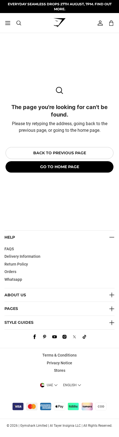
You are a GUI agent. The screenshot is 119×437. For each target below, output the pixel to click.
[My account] (100, 23)
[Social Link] (34, 337)
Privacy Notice (59, 363)
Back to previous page (59, 152)
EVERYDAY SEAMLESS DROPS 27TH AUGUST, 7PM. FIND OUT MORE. (60, 6)
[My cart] (111, 23)
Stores (59, 370)
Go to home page (59, 166)
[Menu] (7, 23)
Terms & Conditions (59, 355)
